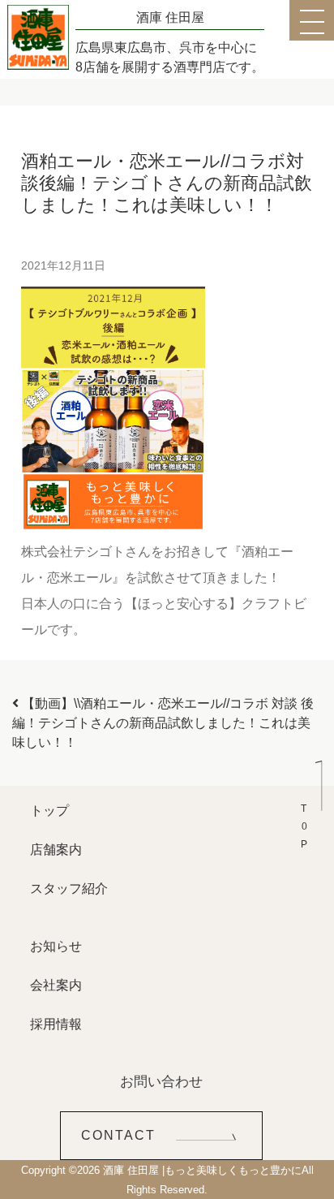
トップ (49, 810)
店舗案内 (56, 849)
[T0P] (311, 798)
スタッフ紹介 (69, 888)
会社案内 (56, 985)
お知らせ (56, 946)
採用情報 (56, 1024)
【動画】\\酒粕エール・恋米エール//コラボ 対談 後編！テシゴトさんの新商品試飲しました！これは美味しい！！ (163, 723)
